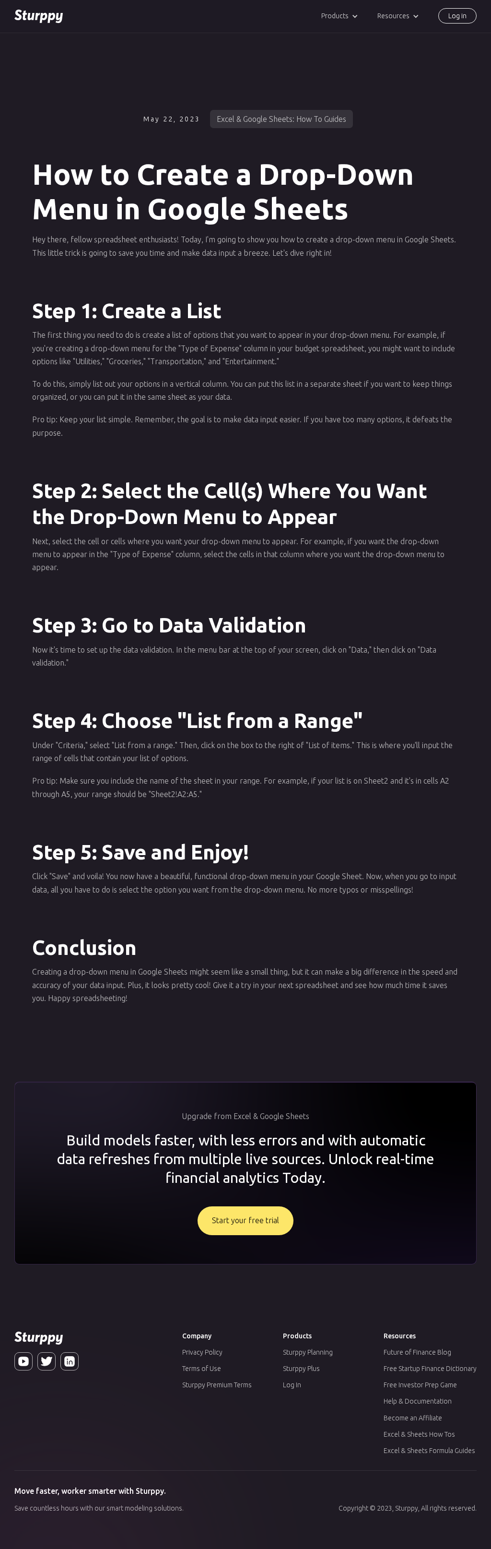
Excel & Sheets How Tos (419, 1434)
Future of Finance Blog (417, 1352)
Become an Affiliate (413, 1418)
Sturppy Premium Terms (217, 1385)
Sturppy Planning (308, 1352)
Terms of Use (201, 1368)
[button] (340, 16)
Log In (292, 1385)
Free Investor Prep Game (420, 1385)
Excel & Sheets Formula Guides (429, 1450)
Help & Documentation (418, 1401)
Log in (457, 16)
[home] (38, 16)
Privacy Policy (202, 1352)
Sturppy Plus (301, 1368)
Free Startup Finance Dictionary (430, 1368)
